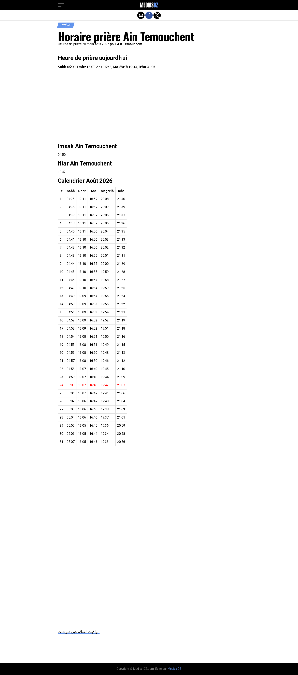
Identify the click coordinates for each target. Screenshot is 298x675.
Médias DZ (174, 669)
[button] (61, 5)
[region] (149, 106)
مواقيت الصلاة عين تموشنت (79, 631)
